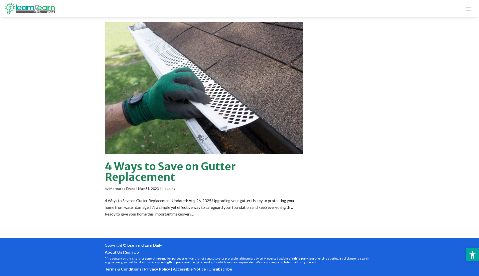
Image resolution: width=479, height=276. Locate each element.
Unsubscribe (220, 269)
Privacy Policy (157, 269)
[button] (472, 254)
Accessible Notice (189, 269)
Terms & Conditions (123, 269)
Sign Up (132, 252)
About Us (113, 252)
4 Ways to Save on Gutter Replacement (170, 172)
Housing (168, 188)
